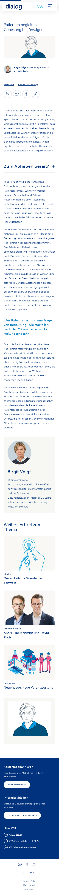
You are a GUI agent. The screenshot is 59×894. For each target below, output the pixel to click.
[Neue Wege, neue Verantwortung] (29, 663)
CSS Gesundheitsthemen (23, 847)
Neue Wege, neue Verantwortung (28, 687)
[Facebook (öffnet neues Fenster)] (26, 97)
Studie (7, 574)
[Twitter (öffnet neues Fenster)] (17, 97)
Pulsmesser (10, 683)
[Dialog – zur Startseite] (14, 6)
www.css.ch (16, 834)
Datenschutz (29, 885)
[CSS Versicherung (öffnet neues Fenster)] (40, 6)
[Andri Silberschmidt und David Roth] (29, 608)
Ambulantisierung (28, 84)
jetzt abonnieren (17, 785)
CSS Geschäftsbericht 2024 (24, 841)
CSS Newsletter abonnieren (22, 815)
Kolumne (9, 84)
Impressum (29, 889)
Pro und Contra (12, 628)
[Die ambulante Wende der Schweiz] (29, 554)
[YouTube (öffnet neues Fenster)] (20, 865)
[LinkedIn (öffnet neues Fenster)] (8, 97)
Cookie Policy (29, 881)
